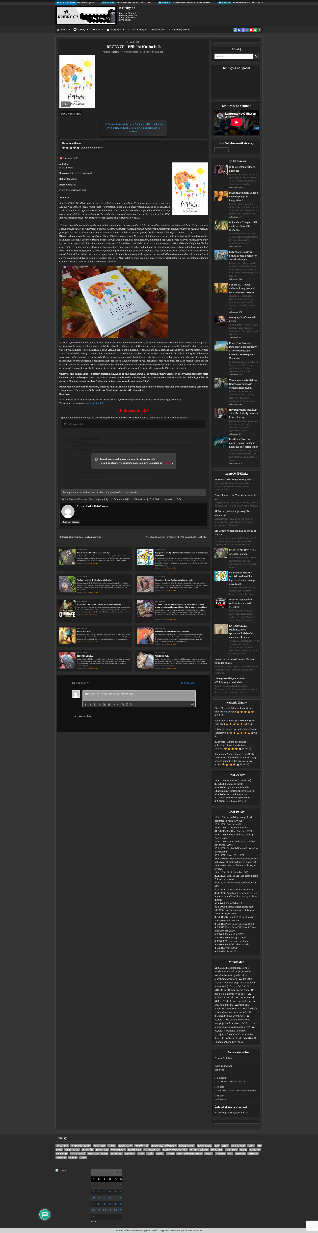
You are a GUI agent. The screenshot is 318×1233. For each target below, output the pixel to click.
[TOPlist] (60, 1170)
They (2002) (231, 948)
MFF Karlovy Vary (152, 1149)
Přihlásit (218, 1058)
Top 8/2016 (230, 913)
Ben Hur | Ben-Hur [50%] (239, 831)
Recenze (243, 1149)
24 (93, 1210)
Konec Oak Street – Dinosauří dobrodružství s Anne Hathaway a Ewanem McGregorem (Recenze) (243, 351)
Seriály (81, 29)
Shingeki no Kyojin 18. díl (228, 1038)
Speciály (159, 1153)
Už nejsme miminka (237, 827)
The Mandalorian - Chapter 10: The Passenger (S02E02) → (178, 537)
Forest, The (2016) (236, 855)
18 (99, 1204)
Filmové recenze (204, 1145)
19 (104, 1204)
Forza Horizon (232, 920)
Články (83, 1157)
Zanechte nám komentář (153, 52)
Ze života (73, 1157)
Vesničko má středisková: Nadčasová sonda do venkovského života (243, 384)
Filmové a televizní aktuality (163, 1145)
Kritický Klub (102, 1149)
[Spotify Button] (255, 30)
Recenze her (255, 1149)
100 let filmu (62, 1145)
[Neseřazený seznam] (109, 705)
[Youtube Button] (251, 30)
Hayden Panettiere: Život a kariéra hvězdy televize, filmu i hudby (244, 413)
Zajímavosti (240, 1153)
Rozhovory (130, 1153)
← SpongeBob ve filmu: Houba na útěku (79, 537)
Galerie (225, 1145)
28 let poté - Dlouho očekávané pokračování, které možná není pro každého (232, 745)
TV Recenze (220, 1153)
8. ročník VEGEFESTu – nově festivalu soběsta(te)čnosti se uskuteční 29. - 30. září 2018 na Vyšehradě (236, 1012)
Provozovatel (158, 29)
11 (99, 1197)
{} (127, 704)
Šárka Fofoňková (112, 52)
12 (104, 1197)
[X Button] (235, 30)
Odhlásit (228, 1058)
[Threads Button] (243, 30)
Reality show (231, 1149)
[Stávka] (99, 705)
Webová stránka (72, 522)
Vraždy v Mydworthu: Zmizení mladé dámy (94, 580)
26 (104, 1210)
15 (121, 1197)
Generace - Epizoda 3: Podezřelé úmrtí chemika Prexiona (100, 604)
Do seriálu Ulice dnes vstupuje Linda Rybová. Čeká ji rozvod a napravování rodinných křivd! (236, 1023)
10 (93, 1197)
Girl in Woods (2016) (237, 872)
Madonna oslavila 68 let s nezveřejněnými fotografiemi (243, 196)
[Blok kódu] (118, 705)
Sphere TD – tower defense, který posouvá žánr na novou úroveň (242, 288)
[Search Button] (259, 30)
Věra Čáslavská (234, 903)
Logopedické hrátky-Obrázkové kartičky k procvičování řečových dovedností (181, 554)
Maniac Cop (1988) (234, 934)
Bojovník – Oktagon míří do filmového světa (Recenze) (243, 226)
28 (115, 1210)
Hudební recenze (72, 1149)
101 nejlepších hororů (81, 1145)
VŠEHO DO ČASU (162, 656)
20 (110, 1204)
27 (110, 1210)
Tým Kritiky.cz (139, 29)
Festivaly (111, 1145)
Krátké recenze (134, 1149)
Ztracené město (235, 784)
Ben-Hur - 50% (234, 824)
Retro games (116, 1153)
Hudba (59, 1149)
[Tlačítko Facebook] (239, 30)
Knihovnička (87, 1149)
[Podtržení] (95, 705)
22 (121, 1204)
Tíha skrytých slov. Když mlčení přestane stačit (174, 580)
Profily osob (216, 1149)
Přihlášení (189, 683)
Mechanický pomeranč (238, 797)
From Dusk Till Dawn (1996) (240, 924)
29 (121, 1210)
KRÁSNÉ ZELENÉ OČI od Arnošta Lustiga (93, 553)
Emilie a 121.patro (84, 631)
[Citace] (113, 705)
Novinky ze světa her (199, 1149)
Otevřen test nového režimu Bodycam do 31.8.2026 (240, 603)
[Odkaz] (123, 705)
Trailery (208, 1153)
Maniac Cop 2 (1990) (235, 937)
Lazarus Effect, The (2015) (239, 907)
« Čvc (93, 1221)
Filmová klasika (125, 1145)
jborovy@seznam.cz (237, 1112)
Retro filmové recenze (98, 1153)
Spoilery (170, 1153)
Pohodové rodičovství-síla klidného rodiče (172, 631)
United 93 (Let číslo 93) (239, 780)
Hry (98, 29)
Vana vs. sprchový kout (237, 941)
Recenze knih (134, 41)
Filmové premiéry (186, 1145)
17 (94, 1204)
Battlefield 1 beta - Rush (237, 944)
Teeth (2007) (231, 951)
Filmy (63, 29)
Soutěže (150, 1153)
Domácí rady (99, 1145)
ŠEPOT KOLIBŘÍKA (85, 656)
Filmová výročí (141, 1145)
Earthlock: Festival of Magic (239, 917)
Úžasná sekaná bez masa (240, 889)
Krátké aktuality (118, 1149)
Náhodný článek (181, 29)
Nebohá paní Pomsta (236, 801)
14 (115, 1197)
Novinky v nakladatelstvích (175, 1149)
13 (110, 1197)
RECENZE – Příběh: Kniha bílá (133, 46)
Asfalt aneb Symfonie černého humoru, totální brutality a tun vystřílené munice (236, 896)
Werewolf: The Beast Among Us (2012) (235, 479)
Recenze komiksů (77, 1153)
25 (99, 1210)
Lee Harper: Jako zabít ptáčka (240, 910)
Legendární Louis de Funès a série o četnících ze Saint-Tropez (243, 256)
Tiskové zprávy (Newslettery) (189, 1153)
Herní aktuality (238, 1145)
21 (115, 1204)
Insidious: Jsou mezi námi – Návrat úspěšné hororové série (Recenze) (243, 443)
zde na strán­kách (94, 403)
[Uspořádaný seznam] (104, 705)
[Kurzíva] (90, 705)
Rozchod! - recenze (237, 794)
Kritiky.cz (127, 8)
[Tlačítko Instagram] (247, 30)
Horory (251, 1145)
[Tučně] (85, 705)
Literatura (115, 29)
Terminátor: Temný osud (240, 997)
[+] (132, 704)
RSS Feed (219, 1070)
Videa (230, 1153)
